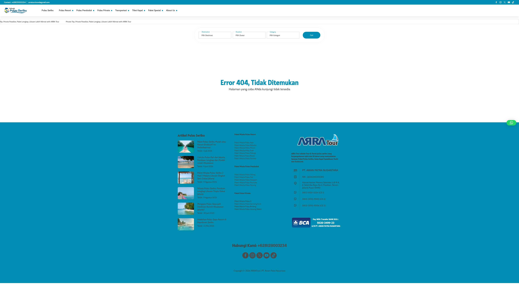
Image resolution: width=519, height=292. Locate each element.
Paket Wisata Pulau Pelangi (245, 153)
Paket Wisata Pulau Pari (243, 177)
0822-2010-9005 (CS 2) (313, 199)
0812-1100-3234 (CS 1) (313, 192)
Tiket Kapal (137, 10)
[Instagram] (500, 2)
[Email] (513, 2)
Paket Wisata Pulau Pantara (245, 158)
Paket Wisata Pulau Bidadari (245, 145)
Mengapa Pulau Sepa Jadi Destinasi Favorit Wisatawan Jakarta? (210, 207)
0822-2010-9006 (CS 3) (314, 205)
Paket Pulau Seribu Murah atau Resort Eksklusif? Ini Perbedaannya (211, 144)
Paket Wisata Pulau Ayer (244, 142)
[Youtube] (509, 2)
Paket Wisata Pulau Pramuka (245, 182)
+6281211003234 (272, 245)
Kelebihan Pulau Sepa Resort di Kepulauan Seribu (211, 221)
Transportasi (121, 10)
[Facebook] (496, 2)
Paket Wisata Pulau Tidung (244, 174)
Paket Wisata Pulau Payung (245, 185)
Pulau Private (103, 10)
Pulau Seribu (48, 10)
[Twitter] (505, 2)
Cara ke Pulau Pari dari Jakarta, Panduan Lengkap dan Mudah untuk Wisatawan (211, 160)
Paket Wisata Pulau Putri (244, 150)
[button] (511, 122)
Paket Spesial (154, 10)
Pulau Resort (65, 10)
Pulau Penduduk (84, 10)
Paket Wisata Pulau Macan (244, 148)
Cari (311, 35)
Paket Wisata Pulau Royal (244, 156)
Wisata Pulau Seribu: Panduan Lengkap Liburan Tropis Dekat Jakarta (211, 191)
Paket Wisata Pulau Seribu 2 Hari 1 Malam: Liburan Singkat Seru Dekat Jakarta (211, 176)
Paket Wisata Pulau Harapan (245, 180)
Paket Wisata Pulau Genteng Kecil (247, 204)
